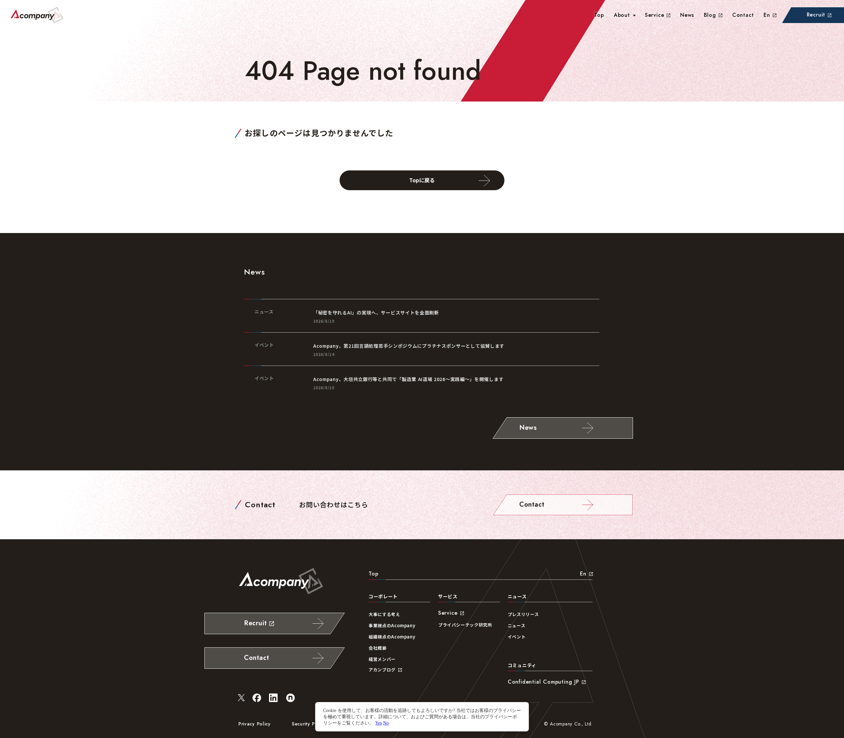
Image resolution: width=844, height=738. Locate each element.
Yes (378, 722)
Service (654, 15)
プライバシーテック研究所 (465, 625)
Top (373, 573)
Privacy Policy (254, 724)
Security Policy (309, 724)
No (386, 722)
